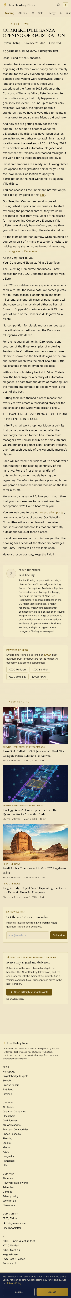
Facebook (30, 251)
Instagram (13, 251)
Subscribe (59, 935)
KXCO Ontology (17, 676)
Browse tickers (11, 1084)
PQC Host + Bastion (14, 1258)
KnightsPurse (10, 1254)
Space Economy (12, 1133)
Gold (40, 13)
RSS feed (8, 1089)
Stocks (22, 13)
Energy (52, 13)
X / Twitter (12, 1218)
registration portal (52, 512)
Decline (19, 1292)
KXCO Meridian (17, 669)
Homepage (9, 1071)
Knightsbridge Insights (15, 1076)
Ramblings (8, 1160)
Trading (9, 13)
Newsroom (9, 1205)
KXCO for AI (39, 676)
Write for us (9, 1200)
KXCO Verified (11, 1245)
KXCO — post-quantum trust (19, 1240)
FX (32, 13)
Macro (6, 1147)
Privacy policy (11, 1196)
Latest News (19, 24)
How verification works (15, 1182)
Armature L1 (9, 1263)
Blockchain (9, 1115)
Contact (7, 1191)
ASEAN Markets (12, 1124)
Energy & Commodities (15, 1129)
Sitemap (7, 1093)
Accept (52, 1292)
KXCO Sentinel (40, 669)
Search (7, 1080)
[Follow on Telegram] (65, 4)
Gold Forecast (10, 1120)
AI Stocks (8, 1107)
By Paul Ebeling (11, 42)
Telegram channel (16, 1223)
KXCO (47, 654)
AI (61, 13)
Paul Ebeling (27, 575)
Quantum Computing (14, 1111)
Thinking (7, 1138)
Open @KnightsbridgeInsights (31, 992)
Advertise (8, 1187)
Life (5, 1165)
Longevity (8, 1156)
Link (42, 194)
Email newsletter (12, 1227)
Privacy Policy (14, 1283)
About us (8, 1178)
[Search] (58, 5)
